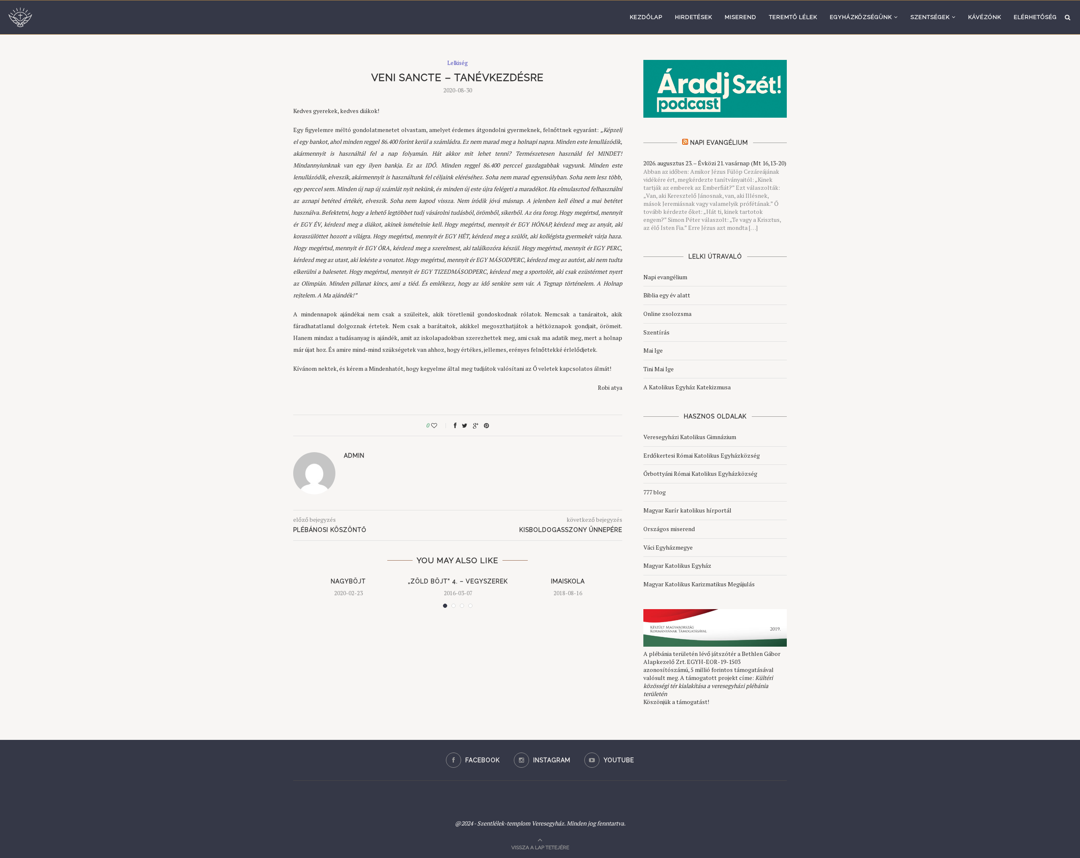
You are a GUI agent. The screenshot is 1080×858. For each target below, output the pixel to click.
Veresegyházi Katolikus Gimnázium (689, 437)
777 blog (654, 492)
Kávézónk (984, 17)
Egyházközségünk (861, 17)
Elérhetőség (1035, 17)
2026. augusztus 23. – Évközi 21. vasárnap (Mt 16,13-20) (714, 163)
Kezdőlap (646, 17)
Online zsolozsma (667, 314)
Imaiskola (568, 581)
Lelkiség (457, 63)
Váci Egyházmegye (668, 547)
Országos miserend (669, 529)
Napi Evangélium (719, 142)
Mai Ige (653, 350)
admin (354, 455)
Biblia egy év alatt (666, 295)
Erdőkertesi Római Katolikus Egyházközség (701, 455)
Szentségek (930, 17)
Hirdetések (693, 17)
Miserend (740, 17)
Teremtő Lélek (793, 17)
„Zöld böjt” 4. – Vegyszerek (458, 581)
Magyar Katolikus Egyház (677, 565)
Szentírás (656, 332)
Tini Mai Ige (658, 369)
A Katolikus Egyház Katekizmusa (687, 387)
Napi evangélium (665, 277)
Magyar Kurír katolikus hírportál (687, 510)
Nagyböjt (348, 581)
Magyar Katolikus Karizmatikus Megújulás (699, 584)
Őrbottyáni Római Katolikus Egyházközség (700, 473)
